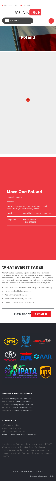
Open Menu (15, 20)
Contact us (27, 5)
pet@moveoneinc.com (25, 401)
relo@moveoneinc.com (22, 407)
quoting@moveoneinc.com (22, 404)
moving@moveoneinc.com (20, 398)
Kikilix (52, 476)
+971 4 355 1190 (8, 434)
